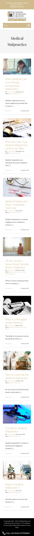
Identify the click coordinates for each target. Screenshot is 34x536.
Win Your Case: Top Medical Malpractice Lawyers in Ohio (16, 145)
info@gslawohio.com (17, 7)
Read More (8, 111)
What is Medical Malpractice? (14, 486)
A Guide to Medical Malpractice (16, 429)
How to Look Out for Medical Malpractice (17, 376)
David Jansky (11, 92)
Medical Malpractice (15, 93)
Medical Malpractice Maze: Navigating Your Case (16, 204)
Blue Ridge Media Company (18, 525)
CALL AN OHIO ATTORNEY (18, 533)
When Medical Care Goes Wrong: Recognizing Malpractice (16, 84)
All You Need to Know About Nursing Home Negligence (17, 264)
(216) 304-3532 (16, 5)
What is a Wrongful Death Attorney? (16, 321)
